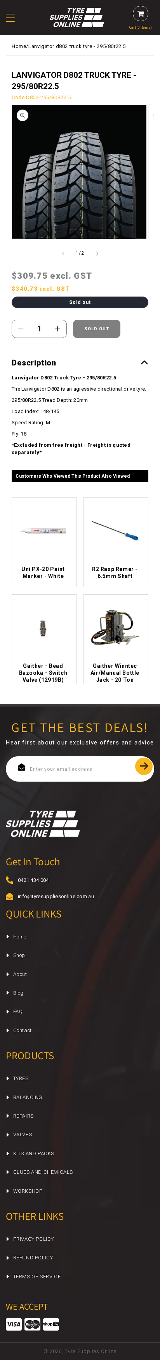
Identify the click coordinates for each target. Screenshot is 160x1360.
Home (19, 46)
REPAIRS (23, 1116)
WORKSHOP (28, 1191)
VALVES (22, 1134)
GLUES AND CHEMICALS (43, 1172)
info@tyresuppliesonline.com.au (49, 896)
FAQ (18, 1011)
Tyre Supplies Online (91, 1351)
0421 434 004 (33, 880)
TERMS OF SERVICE (37, 1276)
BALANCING (27, 1097)
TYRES (21, 1078)
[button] (15, 17)
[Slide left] (62, 253)
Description (34, 362)
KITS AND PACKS (33, 1153)
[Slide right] (97, 253)
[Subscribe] (144, 766)
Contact (22, 1030)
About (20, 974)
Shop (19, 955)
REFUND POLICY (33, 1258)
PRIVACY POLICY (33, 1239)
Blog (18, 993)
